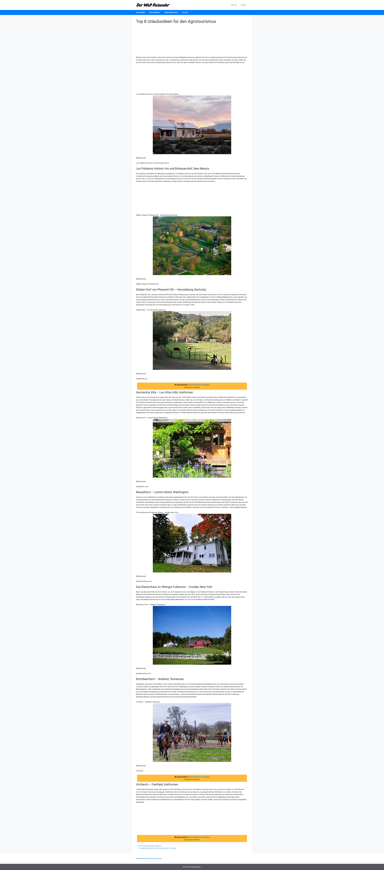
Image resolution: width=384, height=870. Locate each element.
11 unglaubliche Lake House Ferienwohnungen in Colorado (157, 848)
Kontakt (243, 5)
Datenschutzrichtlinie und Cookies (149, 858)
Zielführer (140, 12)
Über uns (234, 5)
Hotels (185, 12)
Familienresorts (171, 12)
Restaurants (154, 12)
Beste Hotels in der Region (199, 385)
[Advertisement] (192, 41)
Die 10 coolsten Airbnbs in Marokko (150, 846)
